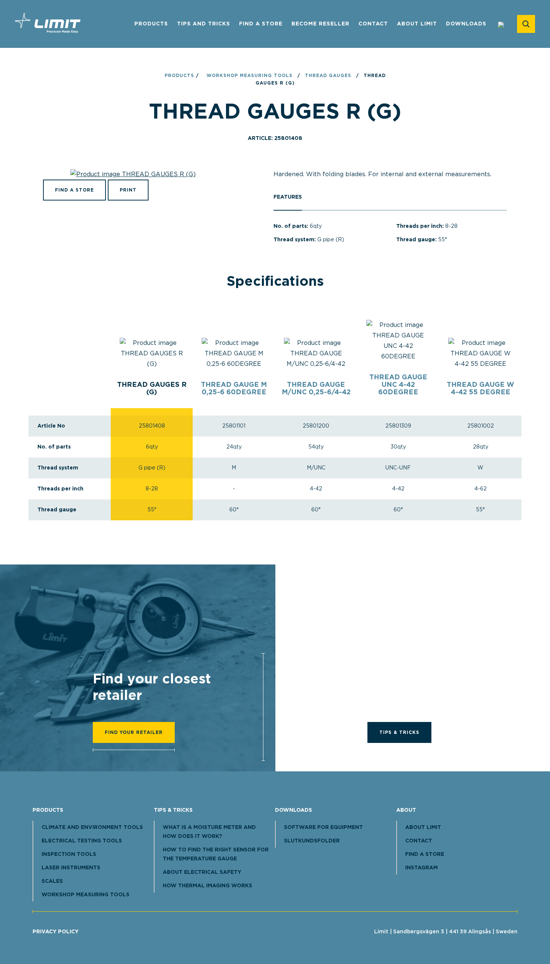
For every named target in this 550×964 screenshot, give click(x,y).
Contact (373, 24)
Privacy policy (56, 931)
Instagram (421, 867)
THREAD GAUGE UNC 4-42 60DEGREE (398, 385)
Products (151, 24)
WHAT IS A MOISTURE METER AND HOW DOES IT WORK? (209, 832)
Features (288, 197)
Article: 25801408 (275, 138)
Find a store (260, 24)
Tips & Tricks (399, 732)
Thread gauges (328, 75)
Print (128, 190)
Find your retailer (134, 732)
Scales (52, 881)
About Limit (417, 24)
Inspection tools (69, 854)
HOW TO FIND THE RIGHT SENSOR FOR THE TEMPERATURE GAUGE (216, 854)
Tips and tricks (203, 24)
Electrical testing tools (82, 841)
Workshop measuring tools (250, 75)
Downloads (466, 24)
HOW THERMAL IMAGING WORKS (207, 885)
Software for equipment (323, 827)
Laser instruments (71, 867)
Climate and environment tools (92, 827)
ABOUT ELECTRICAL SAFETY (202, 872)
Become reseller (320, 24)
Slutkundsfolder (312, 841)
